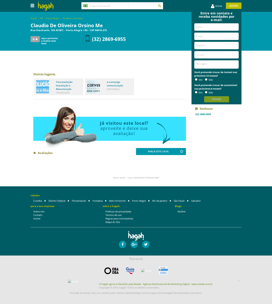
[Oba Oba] (111, 270)
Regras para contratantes (119, 218)
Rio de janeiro (159, 200)
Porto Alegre (139, 200)
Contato (37, 215)
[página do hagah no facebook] (122, 244)
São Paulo (179, 200)
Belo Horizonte (117, 200)
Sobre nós (38, 211)
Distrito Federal (56, 200)
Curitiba (37, 200)
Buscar (159, 5)
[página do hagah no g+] (134, 244)
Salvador (196, 200)
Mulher (182, 211)
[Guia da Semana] (130, 270)
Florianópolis (79, 200)
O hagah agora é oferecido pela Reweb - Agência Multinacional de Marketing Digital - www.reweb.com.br (156, 284)
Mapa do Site (112, 222)
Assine (233, 5)
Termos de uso (113, 215)
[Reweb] (73, 281)
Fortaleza (98, 200)
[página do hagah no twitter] (146, 244)
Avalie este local (158, 151)
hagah (45, 6)
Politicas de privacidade (118, 211)
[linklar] (146, 271)
